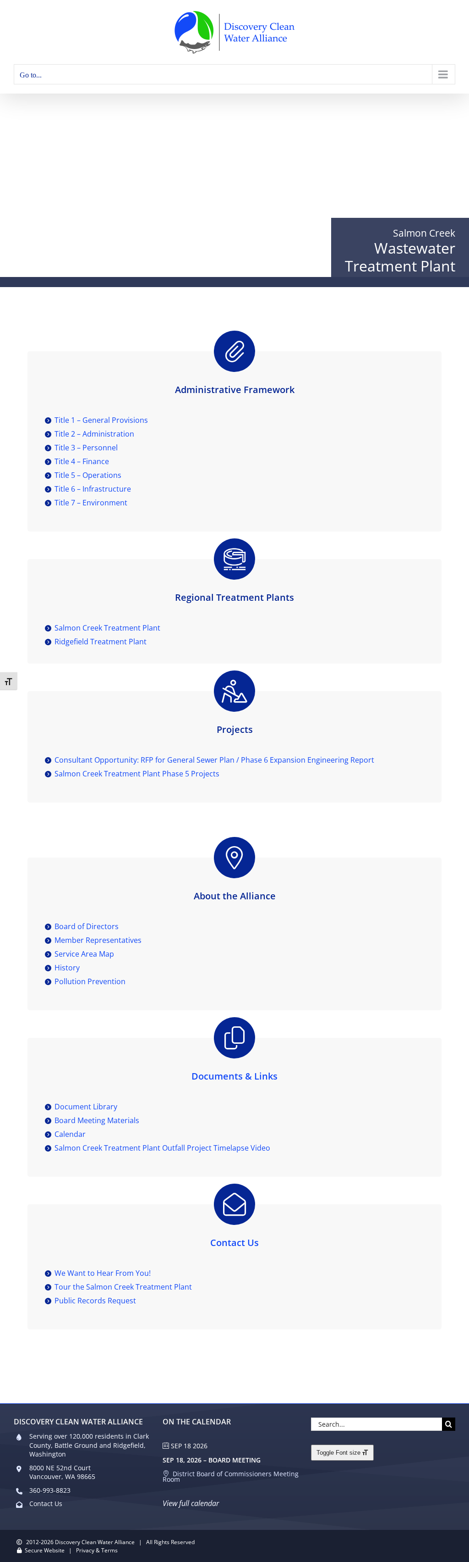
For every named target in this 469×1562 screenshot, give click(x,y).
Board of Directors (87, 926)
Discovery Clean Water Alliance (95, 1542)
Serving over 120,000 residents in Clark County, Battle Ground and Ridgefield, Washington (89, 1445)
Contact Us (234, 1242)
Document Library (86, 1107)
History (67, 968)
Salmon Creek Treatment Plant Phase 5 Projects (137, 774)
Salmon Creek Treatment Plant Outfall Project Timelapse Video (162, 1148)
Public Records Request (95, 1301)
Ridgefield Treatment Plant (101, 642)
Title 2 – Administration (94, 434)
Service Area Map (84, 954)
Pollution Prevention (90, 981)
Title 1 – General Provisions (101, 420)
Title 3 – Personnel (86, 448)
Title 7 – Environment (91, 503)
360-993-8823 (50, 1490)
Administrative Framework (234, 389)
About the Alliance (235, 896)
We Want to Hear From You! (103, 1273)
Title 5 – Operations (88, 475)
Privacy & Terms (97, 1550)
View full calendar (191, 1503)
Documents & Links (234, 1076)
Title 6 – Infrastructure (93, 489)
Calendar (70, 1134)
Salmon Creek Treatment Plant (107, 628)
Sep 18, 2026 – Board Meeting (212, 1460)
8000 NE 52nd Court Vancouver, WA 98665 (62, 1472)
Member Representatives (98, 940)
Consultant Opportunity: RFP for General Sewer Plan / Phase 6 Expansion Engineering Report (214, 760)
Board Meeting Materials (97, 1120)
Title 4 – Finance (82, 461)
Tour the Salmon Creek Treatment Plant (123, 1287)
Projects (235, 729)
